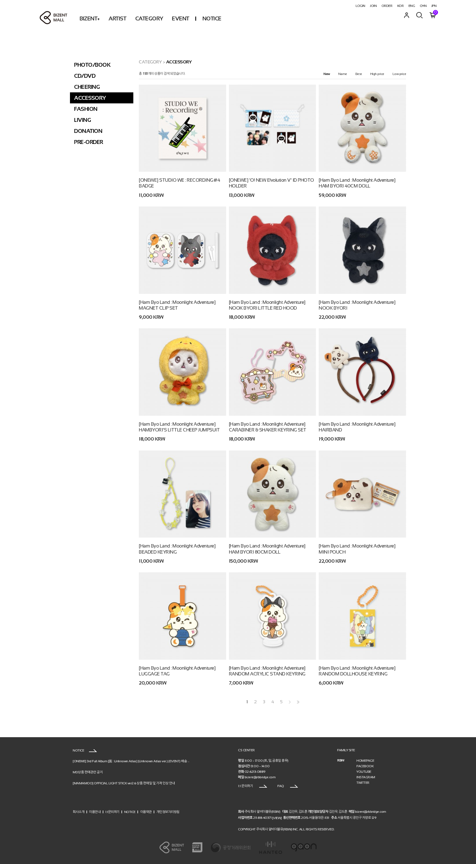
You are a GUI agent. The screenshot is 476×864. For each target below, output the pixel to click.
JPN (434, 6)
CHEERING (87, 87)
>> (297, 702)
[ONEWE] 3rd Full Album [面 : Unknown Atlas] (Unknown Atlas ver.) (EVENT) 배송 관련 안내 (136, 761)
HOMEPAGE (365, 761)
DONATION (88, 131)
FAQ (281, 786)
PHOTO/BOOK (92, 65)
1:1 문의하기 (246, 786)
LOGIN (360, 6)
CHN (423, 6)
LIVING (82, 120)
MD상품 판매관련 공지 (87, 772)
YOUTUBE (363, 772)
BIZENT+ (90, 18)
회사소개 (78, 812)
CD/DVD (84, 76)
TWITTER (362, 783)
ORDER (387, 6)
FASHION (86, 109)
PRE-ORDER (88, 142)
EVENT (180, 18)
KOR (400, 6)
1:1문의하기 (112, 812)
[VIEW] (277, 818)
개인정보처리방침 (168, 812)
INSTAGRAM (365, 777)
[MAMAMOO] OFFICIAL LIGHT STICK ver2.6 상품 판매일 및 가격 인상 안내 (124, 783)
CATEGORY (149, 18)
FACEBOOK (365, 766)
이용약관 (146, 812)
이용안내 (95, 812)
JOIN (373, 6)
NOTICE (211, 18)
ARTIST (117, 18)
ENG (412, 6)
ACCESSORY (90, 98)
